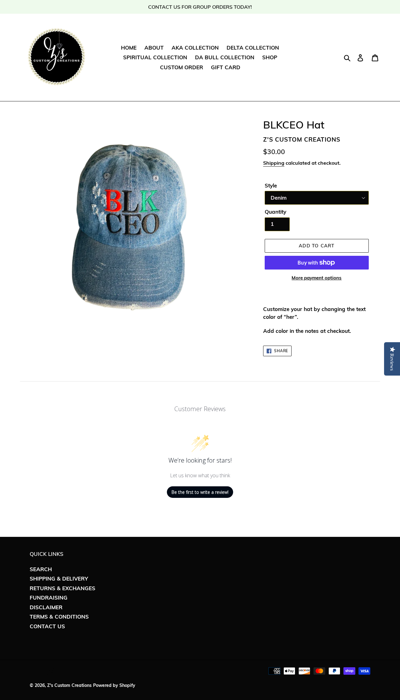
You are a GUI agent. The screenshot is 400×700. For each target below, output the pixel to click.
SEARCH (41, 569)
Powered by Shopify (114, 685)
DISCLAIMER (46, 607)
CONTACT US (47, 626)
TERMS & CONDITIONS (59, 616)
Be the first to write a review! (200, 492)
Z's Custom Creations (69, 685)
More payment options (317, 278)
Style (271, 185)
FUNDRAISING (49, 597)
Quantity (275, 211)
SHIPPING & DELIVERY (59, 578)
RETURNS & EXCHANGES (62, 588)
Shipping (273, 163)
